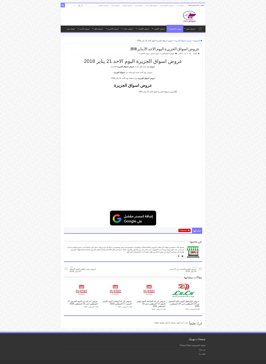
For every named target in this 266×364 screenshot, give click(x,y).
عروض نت (180, 5)
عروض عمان (128, 29)
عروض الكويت (159, 29)
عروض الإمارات (143, 29)
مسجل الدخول (170, 323)
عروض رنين (115, 5)
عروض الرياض (154, 53)
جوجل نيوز (71, 29)
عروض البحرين (113, 29)
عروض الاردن (84, 29)
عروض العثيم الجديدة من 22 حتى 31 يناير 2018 (183, 269)
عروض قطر (98, 29)
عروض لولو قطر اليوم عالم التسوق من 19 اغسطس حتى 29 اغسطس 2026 (184, 303)
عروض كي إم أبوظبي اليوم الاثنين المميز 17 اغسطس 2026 (117, 302)
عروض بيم (139, 5)
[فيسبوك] (178, 256)
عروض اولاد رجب (151, 5)
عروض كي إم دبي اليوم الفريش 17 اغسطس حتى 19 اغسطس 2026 (83, 302)
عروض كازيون (127, 5)
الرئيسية (197, 41)
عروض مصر (190, 29)
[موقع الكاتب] (182, 256)
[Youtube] (79, 5)
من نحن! (202, 350)
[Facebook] (82, 5)
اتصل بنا (202, 354)
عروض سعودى (103, 5)
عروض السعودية (175, 29)
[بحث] (63, 5)
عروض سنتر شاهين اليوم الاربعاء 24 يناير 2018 (83, 269)
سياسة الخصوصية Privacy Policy (192, 345)
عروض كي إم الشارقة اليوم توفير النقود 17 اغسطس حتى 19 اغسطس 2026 (151, 303)
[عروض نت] (189, 16)
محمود (195, 53)
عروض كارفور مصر (167, 5)
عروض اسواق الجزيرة (183, 41)
